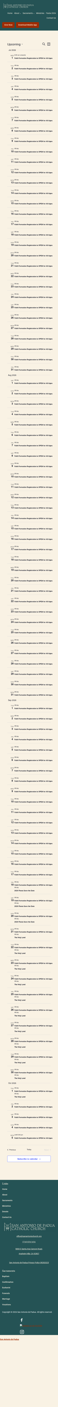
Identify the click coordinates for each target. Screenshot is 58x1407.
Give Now (8, 25)
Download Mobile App (27, 25)
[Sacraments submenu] (34, 13)
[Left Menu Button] (1, 1336)
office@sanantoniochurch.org (29, 1236)
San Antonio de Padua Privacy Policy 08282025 (29, 1263)
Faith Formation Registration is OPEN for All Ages (33, 58)
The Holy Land (19, 937)
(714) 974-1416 (28, 1242)
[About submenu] (20, 13)
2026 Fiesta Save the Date (24, 890)
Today (29, 1149)
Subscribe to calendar (27, 1158)
